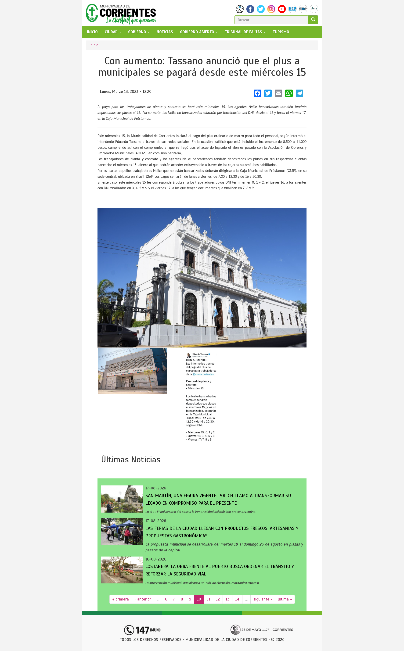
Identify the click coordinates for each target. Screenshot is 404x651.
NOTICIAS (165, 31)
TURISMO (281, 31)
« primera (120, 599)
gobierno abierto (197, 31)
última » (285, 599)
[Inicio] (122, 13)
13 (227, 599)
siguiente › (262, 599)
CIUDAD (112, 31)
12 (218, 599)
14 (237, 599)
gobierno (137, 31)
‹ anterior (143, 599)
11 (208, 599)
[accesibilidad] (240, 9)
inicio (92, 31)
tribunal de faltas (244, 31)
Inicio (93, 45)
